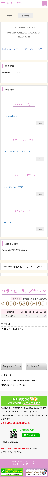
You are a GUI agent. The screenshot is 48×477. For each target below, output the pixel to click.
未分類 (40, 159)
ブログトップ (9, 15)
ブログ (40, 123)
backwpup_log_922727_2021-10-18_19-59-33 (22, 49)
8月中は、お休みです (10, 116)
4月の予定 (7, 222)
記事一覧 (25, 15)
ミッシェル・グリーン (25, 464)
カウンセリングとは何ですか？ (13, 187)
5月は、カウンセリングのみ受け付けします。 (18, 151)
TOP (4, 266)
